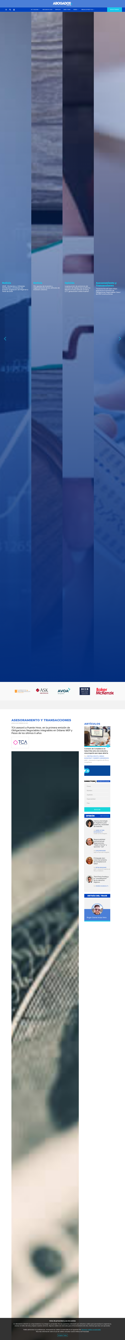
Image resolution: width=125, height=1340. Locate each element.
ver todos (104, 816)
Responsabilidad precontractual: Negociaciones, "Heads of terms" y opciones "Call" (100, 843)
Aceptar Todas (62, 1335)
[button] (6, 10)
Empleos (58, 9)
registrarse (114, 9)
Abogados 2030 (47, 9)
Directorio (67, 9)
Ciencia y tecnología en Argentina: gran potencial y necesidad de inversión (101, 823)
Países (75, 9)
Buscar (97, 810)
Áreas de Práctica (87, 9)
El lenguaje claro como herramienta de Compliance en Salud (100, 861)
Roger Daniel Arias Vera (96, 917)
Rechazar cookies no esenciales (91, 1329)
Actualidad (35, 9)
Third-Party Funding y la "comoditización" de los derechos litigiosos (101, 879)
